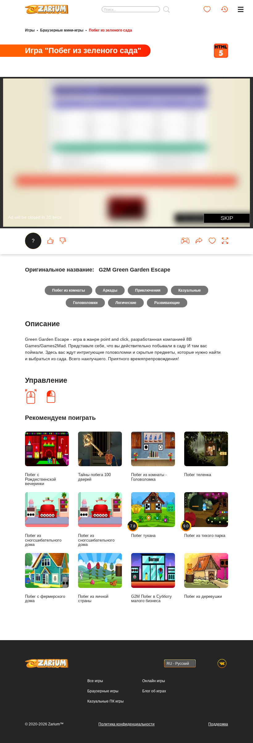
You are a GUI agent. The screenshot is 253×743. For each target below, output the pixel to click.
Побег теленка (197, 474)
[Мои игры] (207, 9)
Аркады (110, 290)
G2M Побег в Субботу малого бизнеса (151, 598)
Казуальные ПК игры (105, 701)
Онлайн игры (153, 681)
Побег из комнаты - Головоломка (149, 477)
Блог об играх (154, 691)
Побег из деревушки (203, 596)
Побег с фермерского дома (45, 598)
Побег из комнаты (68, 290)
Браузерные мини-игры (61, 30)
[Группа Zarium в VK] (222, 663)
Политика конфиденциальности (126, 724)
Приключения (147, 290)
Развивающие (167, 303)
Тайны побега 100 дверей (94, 477)
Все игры (95, 681)
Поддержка (218, 724)
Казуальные (189, 290)
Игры (30, 30)
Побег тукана (143, 531)
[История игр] (224, 9)
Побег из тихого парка (204, 531)
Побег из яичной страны (93, 598)
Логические (125, 303)
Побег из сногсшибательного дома (43, 540)
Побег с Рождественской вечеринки (40, 479)
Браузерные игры (102, 691)
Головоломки (85, 303)
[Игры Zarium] (46, 7)
